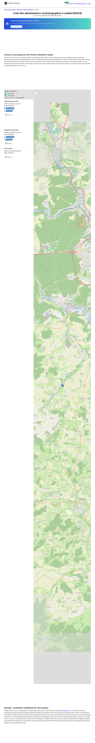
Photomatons (11, 93)
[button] (62, 385)
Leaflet (76, 683)
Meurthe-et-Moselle (28, 9)
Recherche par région (80, 3)
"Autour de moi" (65, 710)
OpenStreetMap (82, 683)
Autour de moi (69, 3)
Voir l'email (9, 111)
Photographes (11, 95)
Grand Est (19, 9)
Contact (89, 3)
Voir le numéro (10, 108)
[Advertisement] (47, 41)
